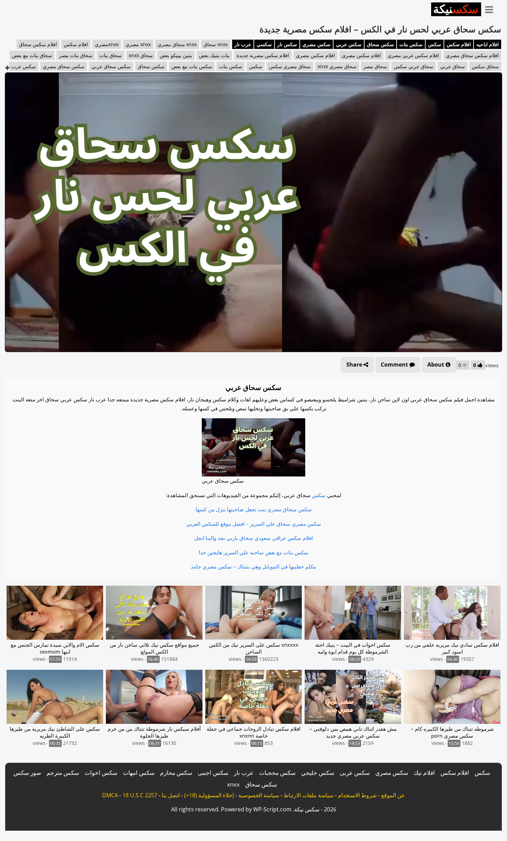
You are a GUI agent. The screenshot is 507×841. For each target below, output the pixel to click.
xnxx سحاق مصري (177, 44)
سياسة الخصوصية (258, 795)
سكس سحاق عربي (111, 66)
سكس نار (287, 44)
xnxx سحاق (215, 44)
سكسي (264, 44)
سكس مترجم (63, 773)
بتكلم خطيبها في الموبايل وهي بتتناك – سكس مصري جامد (253, 566)
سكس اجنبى (213, 773)
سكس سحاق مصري (63, 66)
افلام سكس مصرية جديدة (263, 55)
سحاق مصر (375, 66)
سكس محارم (176, 773)
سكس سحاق (380, 44)
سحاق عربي (452, 66)
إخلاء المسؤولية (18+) (209, 795)
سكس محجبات (277, 773)
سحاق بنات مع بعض (32, 55)
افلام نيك (424, 773)
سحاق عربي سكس (413, 66)
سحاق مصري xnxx (337, 66)
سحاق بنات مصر (75, 55)
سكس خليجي (317, 773)
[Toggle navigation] (491, 8)
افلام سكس (459, 44)
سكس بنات (411, 44)
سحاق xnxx (141, 55)
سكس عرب (23, 66)
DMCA (110, 795)
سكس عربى (355, 773)
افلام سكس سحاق (38, 44)
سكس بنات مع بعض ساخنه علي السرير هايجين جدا (253, 552)
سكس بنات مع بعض (191, 66)
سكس (434, 44)
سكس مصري (316, 44)
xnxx (233, 784)
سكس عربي (348, 44)
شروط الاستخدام (357, 795)
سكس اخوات (100, 773)
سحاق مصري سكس (290, 66)
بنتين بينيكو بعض (176, 55)
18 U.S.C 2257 (139, 795)
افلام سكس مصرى (361, 55)
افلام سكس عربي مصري (413, 55)
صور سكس (27, 773)
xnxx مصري (138, 44)
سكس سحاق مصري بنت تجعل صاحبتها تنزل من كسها (254, 509)
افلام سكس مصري (315, 55)
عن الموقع (393, 795)
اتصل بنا (171, 795)
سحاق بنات (110, 55)
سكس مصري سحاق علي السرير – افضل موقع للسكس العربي (253, 523)
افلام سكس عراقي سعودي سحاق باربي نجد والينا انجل (253, 537)
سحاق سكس (485, 66)
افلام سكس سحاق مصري (472, 55)
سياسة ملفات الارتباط (309, 795)
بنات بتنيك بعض (214, 55)
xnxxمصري (107, 44)
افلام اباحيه (487, 44)
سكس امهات (139, 773)
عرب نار (243, 44)
